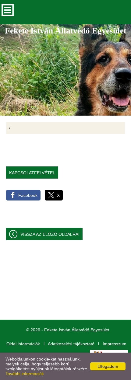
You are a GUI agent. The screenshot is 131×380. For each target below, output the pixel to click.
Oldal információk (23, 343)
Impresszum (114, 343)
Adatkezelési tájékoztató (71, 343)
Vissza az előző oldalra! (50, 234)
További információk (24, 373)
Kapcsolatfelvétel (32, 172)
